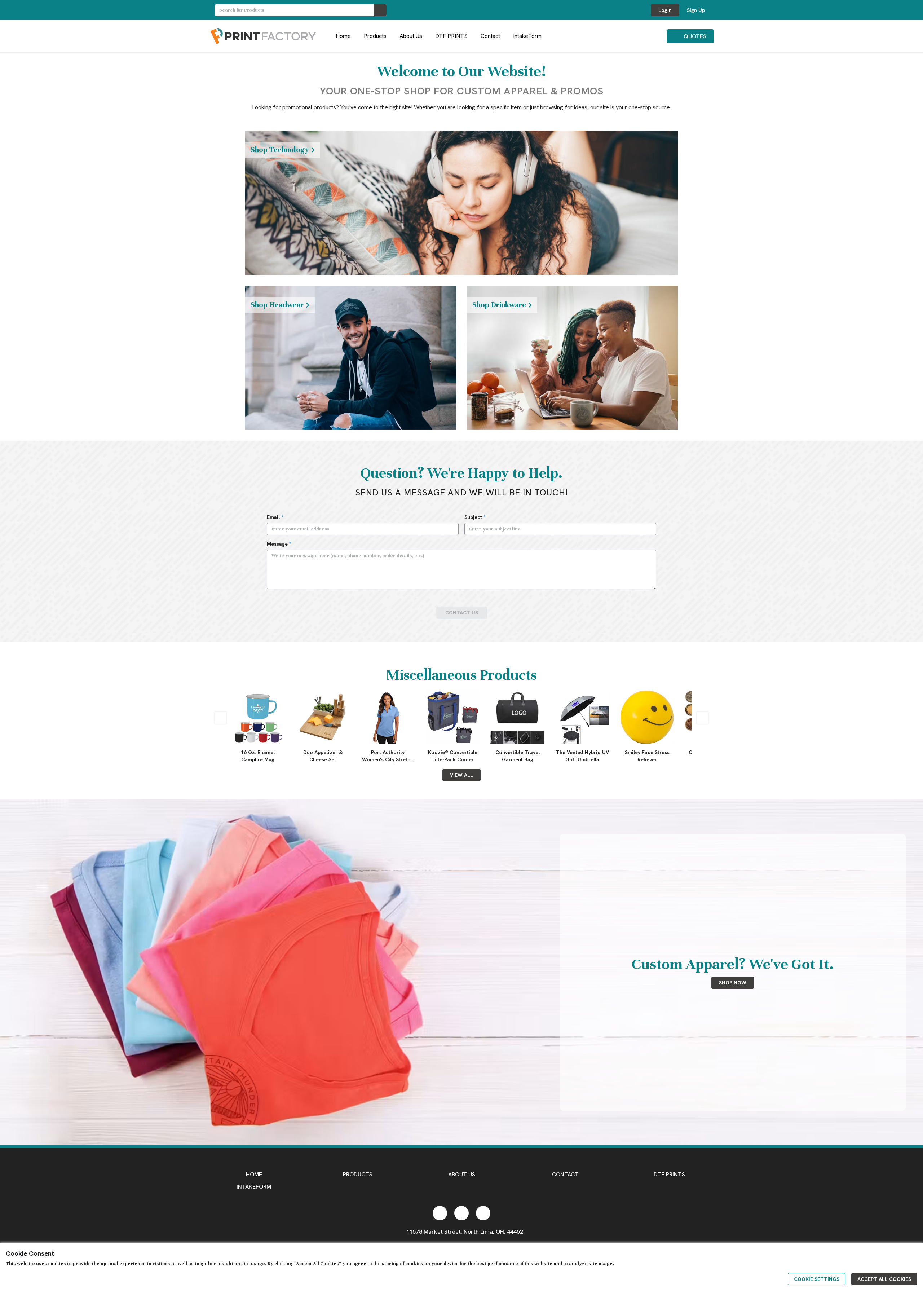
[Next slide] (702, 718)
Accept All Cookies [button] (884, 1279)
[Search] (380, 10)
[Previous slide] (220, 718)
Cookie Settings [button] (816, 1279)
